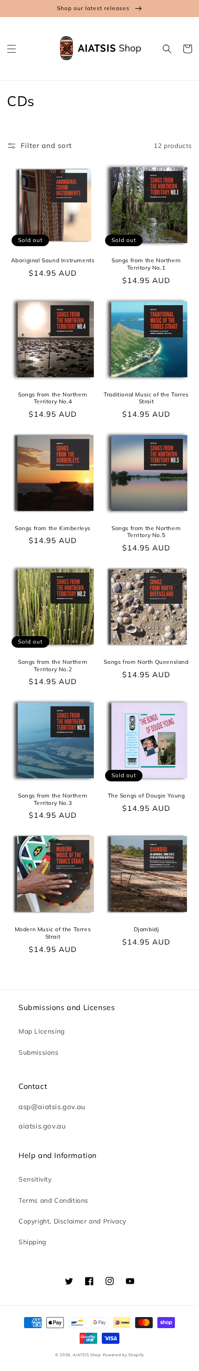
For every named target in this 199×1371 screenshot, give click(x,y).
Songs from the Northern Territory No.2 (52, 665)
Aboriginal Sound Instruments (53, 260)
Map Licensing (42, 1031)
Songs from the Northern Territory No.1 (146, 264)
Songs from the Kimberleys (53, 528)
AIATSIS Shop (86, 1355)
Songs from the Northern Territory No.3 (52, 799)
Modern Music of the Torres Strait (53, 933)
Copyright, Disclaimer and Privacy (72, 1221)
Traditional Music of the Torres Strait (146, 398)
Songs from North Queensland (146, 661)
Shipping (32, 1242)
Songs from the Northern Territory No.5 (146, 532)
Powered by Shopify (123, 1355)
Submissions (39, 1052)
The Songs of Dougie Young (146, 795)
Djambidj (146, 929)
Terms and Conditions (53, 1200)
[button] (11, 49)
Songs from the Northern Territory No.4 (52, 398)
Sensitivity (35, 1179)
